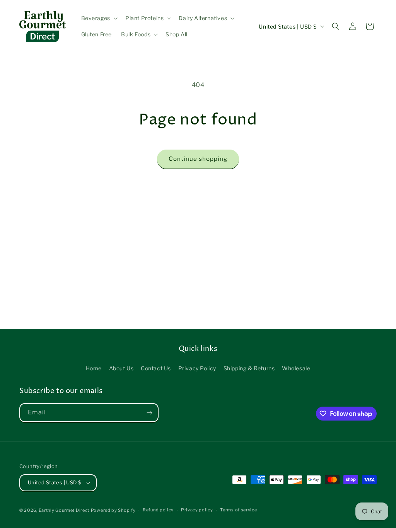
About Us (121, 368)
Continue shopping (198, 158)
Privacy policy (197, 510)
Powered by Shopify (113, 510)
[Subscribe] (149, 412)
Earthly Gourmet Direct (64, 510)
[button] (99, 18)
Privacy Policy (197, 368)
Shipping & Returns (249, 368)
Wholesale (296, 368)
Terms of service (238, 510)
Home (94, 368)
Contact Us (156, 368)
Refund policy (158, 510)
